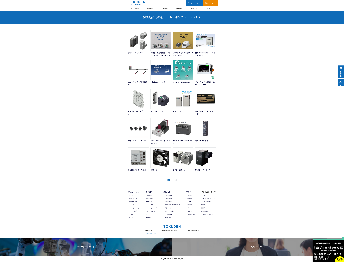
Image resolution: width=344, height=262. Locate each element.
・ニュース (189, 201)
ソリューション (135, 8)
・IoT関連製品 (167, 214)
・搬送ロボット (132, 198)
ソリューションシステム (208, 198)
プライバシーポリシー (207, 214)
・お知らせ (189, 211)
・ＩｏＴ (130, 214)
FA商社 (203, 204)
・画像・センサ (132, 201)
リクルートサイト (210, 3)
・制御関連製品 (167, 201)
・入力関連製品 (167, 195)
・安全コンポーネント (169, 208)
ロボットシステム (206, 201)
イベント (194, 8)
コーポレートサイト (194, 3)
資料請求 (341, 82)
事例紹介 (150, 8)
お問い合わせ (205, 211)
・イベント (189, 208)
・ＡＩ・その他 (132, 211)
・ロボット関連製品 (169, 211)
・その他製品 (167, 217)
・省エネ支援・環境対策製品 (171, 204)
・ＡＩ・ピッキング (133, 208)
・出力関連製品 (167, 198)
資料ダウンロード (206, 208)
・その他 (130, 217)
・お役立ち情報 (190, 214)
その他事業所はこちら (149, 233)
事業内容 (179, 8)
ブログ (208, 8)
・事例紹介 (189, 195)
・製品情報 (189, 204)
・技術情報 (189, 198)
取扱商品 (165, 8)
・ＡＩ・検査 (132, 204)
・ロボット (131, 195)
